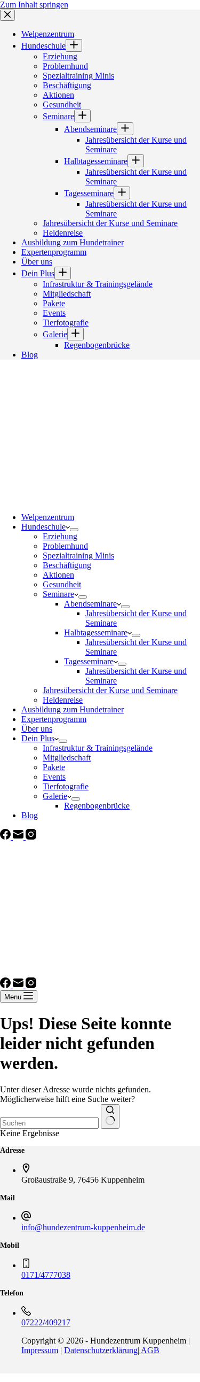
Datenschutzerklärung (101, 1350)
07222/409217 (45, 1322)
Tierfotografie (66, 786)
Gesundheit (62, 584)
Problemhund (65, 545)
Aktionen (58, 574)
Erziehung (60, 536)
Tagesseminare (89, 661)
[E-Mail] (19, 836)
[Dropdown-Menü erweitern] (74, 529)
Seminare (58, 594)
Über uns (36, 728)
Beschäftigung (67, 565)
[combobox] (49, 1123)
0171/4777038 (45, 1274)
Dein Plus (37, 738)
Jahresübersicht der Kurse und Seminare (110, 690)
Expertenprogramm (53, 719)
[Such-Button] (110, 1116)
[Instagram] (31, 836)
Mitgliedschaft (67, 757)
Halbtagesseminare (95, 632)
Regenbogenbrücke (97, 805)
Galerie (55, 796)
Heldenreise (63, 699)
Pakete (54, 767)
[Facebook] (6, 836)
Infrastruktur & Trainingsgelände (98, 747)
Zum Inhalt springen (34, 4)
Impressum (39, 1350)
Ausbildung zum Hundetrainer (72, 709)
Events (54, 776)
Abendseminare (90, 603)
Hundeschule (43, 526)
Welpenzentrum (47, 517)
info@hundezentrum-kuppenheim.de (83, 1227)
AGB (149, 1350)
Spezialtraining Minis (78, 555)
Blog (29, 815)
